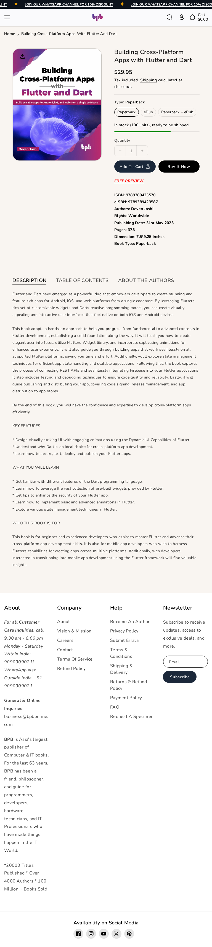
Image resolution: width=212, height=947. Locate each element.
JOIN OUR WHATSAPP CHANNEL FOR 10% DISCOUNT (69, 4)
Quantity (122, 140)
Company (69, 607)
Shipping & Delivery (121, 669)
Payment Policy (126, 698)
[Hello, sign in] (181, 17)
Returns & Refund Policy (128, 685)
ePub (148, 112)
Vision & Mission (74, 631)
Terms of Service (75, 659)
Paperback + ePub (177, 112)
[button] (9, 17)
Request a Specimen (131, 716)
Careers (65, 640)
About (12, 607)
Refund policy (71, 669)
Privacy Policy (124, 631)
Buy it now (179, 166)
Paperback (126, 112)
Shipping (148, 80)
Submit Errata (124, 640)
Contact (65, 650)
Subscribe (180, 677)
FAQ (114, 707)
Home (9, 33)
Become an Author (130, 622)
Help (116, 607)
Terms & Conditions (121, 653)
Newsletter (177, 607)
